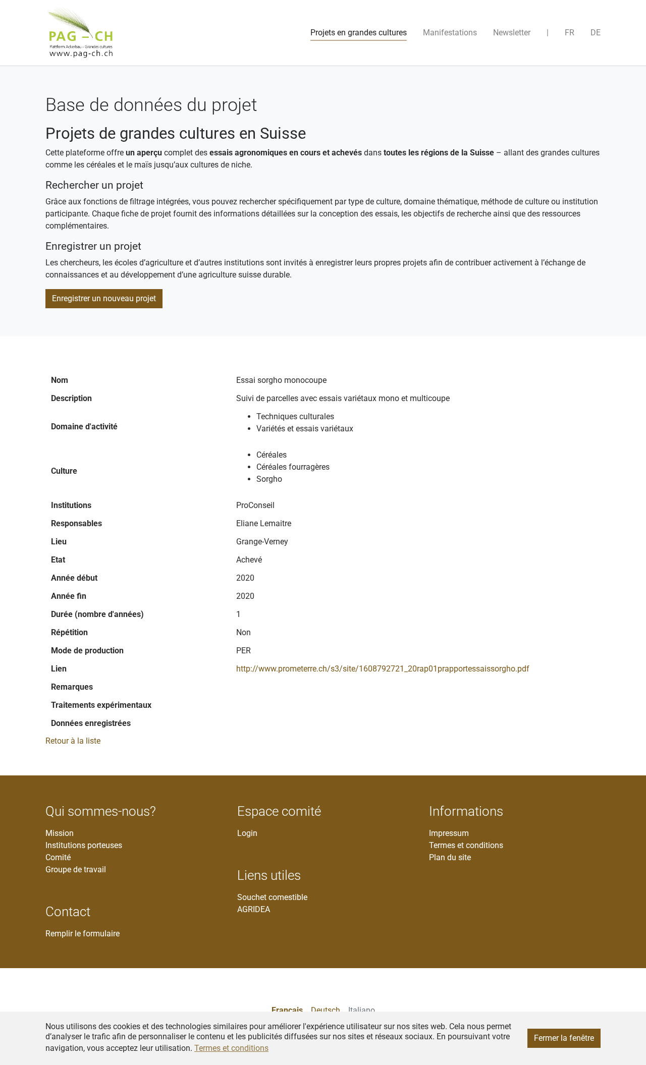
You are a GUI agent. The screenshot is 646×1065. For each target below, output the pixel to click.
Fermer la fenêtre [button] (564, 1038)
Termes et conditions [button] (231, 1048)
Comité (58, 857)
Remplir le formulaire (82, 933)
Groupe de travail (75, 869)
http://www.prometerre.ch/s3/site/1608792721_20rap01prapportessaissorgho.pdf (382, 669)
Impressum (449, 833)
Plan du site (450, 857)
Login (247, 833)
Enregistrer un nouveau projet (104, 298)
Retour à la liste (72, 741)
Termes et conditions (466, 845)
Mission (59, 833)
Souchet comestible (272, 897)
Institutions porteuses (83, 845)
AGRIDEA (253, 909)
